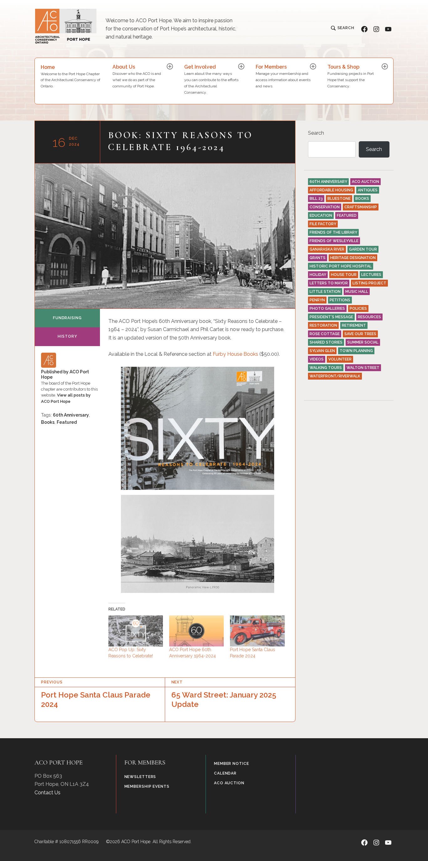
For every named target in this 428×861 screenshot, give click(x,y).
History (67, 336)
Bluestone (339, 198)
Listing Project (369, 283)
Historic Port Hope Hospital (341, 266)
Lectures (371, 274)
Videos (317, 359)
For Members (283, 76)
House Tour (344, 274)
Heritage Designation (353, 258)
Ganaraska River (327, 249)
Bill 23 (316, 198)
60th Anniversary (71, 415)
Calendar (225, 773)
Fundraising (67, 318)
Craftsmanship (360, 207)
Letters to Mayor (329, 283)
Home (70, 76)
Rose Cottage (325, 334)
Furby (220, 354)
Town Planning (356, 351)
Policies (358, 308)
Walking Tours (326, 368)
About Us (136, 76)
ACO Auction (365, 181)
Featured (67, 422)
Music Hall (356, 291)
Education (321, 215)
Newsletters (140, 777)
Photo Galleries (327, 308)
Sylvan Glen (322, 351)
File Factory (323, 224)
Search (316, 133)
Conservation (325, 207)
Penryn (317, 300)
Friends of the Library (333, 232)
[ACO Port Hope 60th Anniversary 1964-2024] (196, 631)
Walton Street (363, 368)
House (234, 354)
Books (250, 354)
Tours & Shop (350, 76)
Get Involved (211, 79)
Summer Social (362, 342)
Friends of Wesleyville (334, 241)
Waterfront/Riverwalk (335, 376)
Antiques (368, 190)
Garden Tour (363, 249)
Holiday (318, 274)
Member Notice (231, 763)
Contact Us (47, 793)
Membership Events (147, 786)
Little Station (325, 291)
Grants (318, 258)
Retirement (354, 325)
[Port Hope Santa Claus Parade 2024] (257, 631)
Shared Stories (326, 342)
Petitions (340, 300)
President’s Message (331, 317)
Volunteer (340, 359)
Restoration (323, 325)
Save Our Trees (360, 334)
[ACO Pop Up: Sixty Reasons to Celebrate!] (135, 631)
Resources (369, 317)
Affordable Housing (331, 190)
